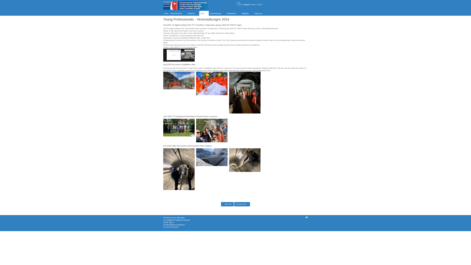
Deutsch (247, 5)
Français (240, 5)
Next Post (228, 204)
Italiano (253, 5)
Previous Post (241, 204)
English (259, 5)
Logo (238, 2)
